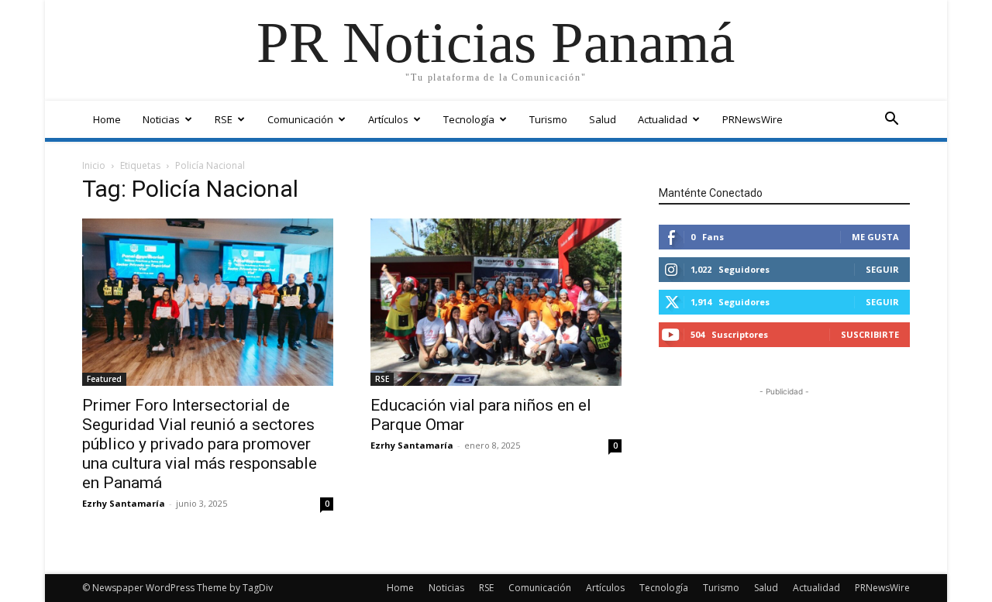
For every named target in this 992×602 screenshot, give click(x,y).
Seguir (882, 269)
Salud (602, 119)
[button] (891, 120)
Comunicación (300, 119)
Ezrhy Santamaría (123, 503)
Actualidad (662, 119)
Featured (104, 378)
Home (107, 119)
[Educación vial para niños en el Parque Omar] (496, 302)
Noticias (161, 119)
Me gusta (875, 237)
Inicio (93, 165)
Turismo (548, 119)
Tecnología (468, 119)
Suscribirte (870, 334)
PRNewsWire (752, 119)
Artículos (388, 119)
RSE (223, 119)
